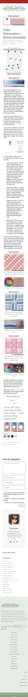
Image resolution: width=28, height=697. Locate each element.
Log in (25, 676)
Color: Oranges (8, 567)
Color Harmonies (11, 442)
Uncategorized (7, 590)
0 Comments (12, 44)
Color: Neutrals (8, 565)
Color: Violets (7, 573)
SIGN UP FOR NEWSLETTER (7, 626)
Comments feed (23, 682)
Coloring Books (8, 578)
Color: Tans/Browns (9, 571)
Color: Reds (6, 569)
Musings (5, 582)
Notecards (6, 586)
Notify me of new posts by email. (14, 502)
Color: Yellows (8, 575)
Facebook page (18, 390)
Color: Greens (7, 563)
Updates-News (7, 592)
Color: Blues (7, 561)
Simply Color (14, 42)
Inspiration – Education (10, 580)
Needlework (7, 584)
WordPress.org (23, 685)
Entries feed (24, 679)
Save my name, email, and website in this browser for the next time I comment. (14, 494)
